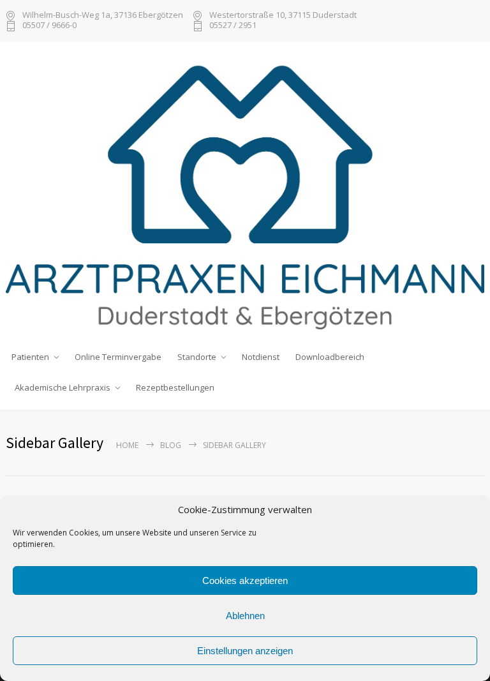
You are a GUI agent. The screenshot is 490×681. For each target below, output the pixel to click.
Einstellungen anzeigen (245, 650)
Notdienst (260, 357)
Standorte (196, 357)
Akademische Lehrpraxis (62, 387)
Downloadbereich (329, 357)
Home (127, 445)
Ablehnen (245, 615)
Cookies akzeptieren (245, 580)
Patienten (30, 357)
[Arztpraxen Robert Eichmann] (245, 191)
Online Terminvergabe (118, 357)
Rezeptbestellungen (175, 387)
